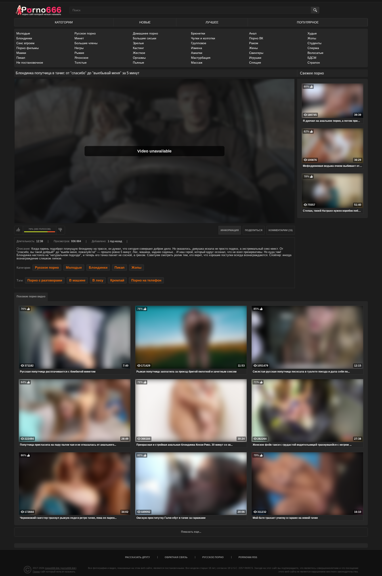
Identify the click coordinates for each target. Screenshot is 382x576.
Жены (253, 48)
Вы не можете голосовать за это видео (18, 230)
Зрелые (138, 43)
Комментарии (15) (281, 230)
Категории (64, 22)
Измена (196, 48)
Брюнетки (198, 33)
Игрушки (255, 57)
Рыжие (79, 53)
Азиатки (196, 53)
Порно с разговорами (44, 280)
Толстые (80, 62)
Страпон (314, 62)
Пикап (20, 57)
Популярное (308, 22)
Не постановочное (29, 62)
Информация (230, 230)
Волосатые (315, 53)
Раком (253, 43)
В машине (77, 280)
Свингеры (256, 53)
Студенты (314, 43)
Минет (79, 38)
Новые (145, 22)
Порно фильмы (27, 48)
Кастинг (138, 48)
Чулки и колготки (203, 38)
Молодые (23, 33)
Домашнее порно (145, 33)
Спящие (255, 62)
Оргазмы (139, 57)
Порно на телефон (146, 280)
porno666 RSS (248, 557)
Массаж (196, 62)
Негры (79, 48)
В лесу (97, 280)
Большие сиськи (144, 38)
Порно (36, 571)
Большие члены (85, 43)
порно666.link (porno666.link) (60, 568)
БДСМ (312, 57)
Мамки (21, 53)
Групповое (198, 43)
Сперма (313, 48)
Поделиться (253, 230)
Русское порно (85, 33)
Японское (81, 57)
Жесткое (139, 53)
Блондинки (24, 38)
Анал (252, 33)
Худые (312, 33)
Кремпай (117, 280)
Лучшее (212, 22)
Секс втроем (25, 43)
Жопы (312, 38)
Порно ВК (256, 38)
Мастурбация (200, 57)
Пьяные (138, 62)
